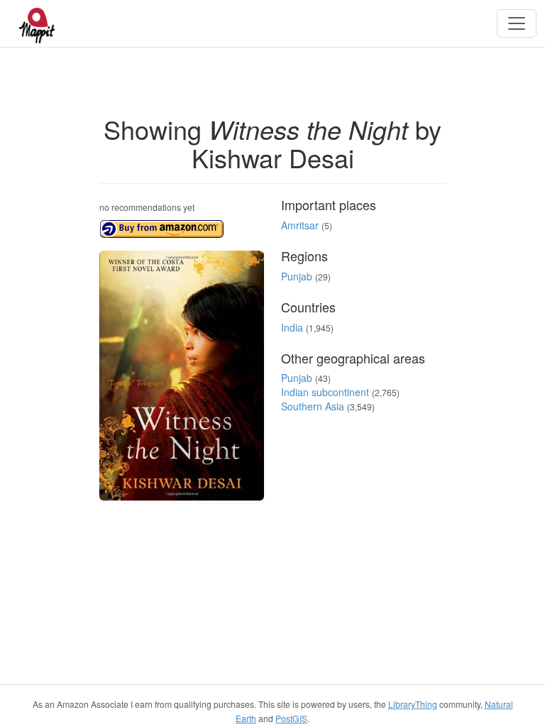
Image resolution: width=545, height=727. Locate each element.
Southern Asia (312, 406)
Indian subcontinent (325, 392)
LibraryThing (412, 704)
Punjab (296, 276)
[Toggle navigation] (516, 23)
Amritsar (300, 225)
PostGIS (291, 718)
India (292, 327)
